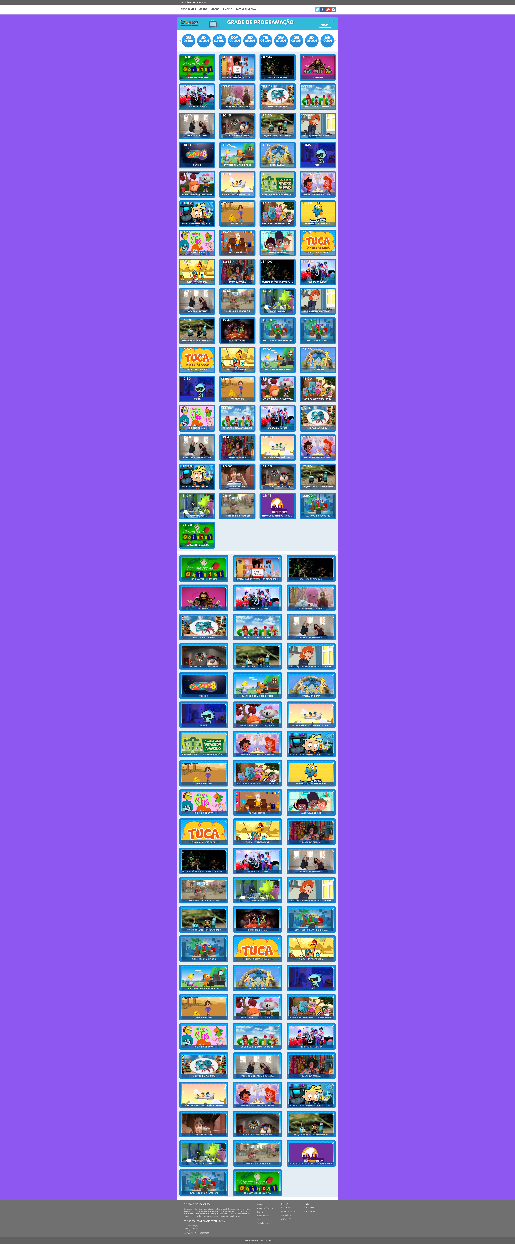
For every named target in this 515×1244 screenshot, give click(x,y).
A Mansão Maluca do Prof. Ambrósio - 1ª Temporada (278, 194)
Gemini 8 (197, 165)
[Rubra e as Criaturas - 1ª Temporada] (237, 67)
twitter (317, 9)
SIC (258, 1219)
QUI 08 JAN (296, 39)
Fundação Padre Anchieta (192, 2)
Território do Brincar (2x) (237, 311)
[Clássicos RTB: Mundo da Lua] (277, 331)
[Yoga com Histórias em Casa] (197, 448)
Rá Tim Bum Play (246, 9)
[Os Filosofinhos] (237, 243)
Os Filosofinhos (237, 253)
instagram (333, 9)
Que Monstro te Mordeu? (237, 107)
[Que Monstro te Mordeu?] (237, 97)
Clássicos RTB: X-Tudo (317, 340)
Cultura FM (309, 1207)
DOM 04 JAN (234, 39)
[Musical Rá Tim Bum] (277, 67)
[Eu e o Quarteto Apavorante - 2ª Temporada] (318, 126)
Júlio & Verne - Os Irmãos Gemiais (238, 194)
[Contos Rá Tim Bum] (277, 97)
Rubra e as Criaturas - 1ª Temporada (238, 77)
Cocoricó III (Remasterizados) (237, 428)
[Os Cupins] (318, 67)
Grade (203, 9)
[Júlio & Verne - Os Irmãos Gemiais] (237, 184)
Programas (188, 9)
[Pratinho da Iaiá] (237, 331)
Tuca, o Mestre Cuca (318, 253)
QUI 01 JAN (188, 39)
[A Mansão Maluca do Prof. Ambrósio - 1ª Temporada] (277, 184)
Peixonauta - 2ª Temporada (318, 224)
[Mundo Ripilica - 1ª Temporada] (197, 184)
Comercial (261, 1204)
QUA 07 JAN (281, 39)
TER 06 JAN (265, 39)
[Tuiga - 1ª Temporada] (197, 272)
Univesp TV (285, 1219)
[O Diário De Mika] (197, 243)
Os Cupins (318, 77)
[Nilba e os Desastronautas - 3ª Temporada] (197, 214)
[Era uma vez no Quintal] (197, 67)
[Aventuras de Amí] (277, 243)
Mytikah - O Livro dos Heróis (318, 194)
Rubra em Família (237, 282)
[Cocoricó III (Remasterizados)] (237, 418)
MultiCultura (286, 1215)
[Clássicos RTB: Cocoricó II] (318, 97)
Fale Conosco (263, 1215)
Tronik (318, 165)
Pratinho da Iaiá (237, 340)
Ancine (227, 9)
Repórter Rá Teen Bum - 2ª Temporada (278, 516)
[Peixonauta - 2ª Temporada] (318, 214)
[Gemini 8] (197, 155)
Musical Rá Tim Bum (277, 77)
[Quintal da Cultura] (197, 97)
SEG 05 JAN (250, 39)
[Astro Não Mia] (277, 301)
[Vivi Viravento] (237, 214)
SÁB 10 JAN (327, 39)
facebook (322, 9)
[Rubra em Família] (237, 272)
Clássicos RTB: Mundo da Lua (277, 340)
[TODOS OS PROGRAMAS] (326, 21)
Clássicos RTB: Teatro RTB (318, 516)
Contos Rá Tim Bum (277, 107)
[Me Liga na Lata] (237, 477)
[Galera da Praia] (277, 155)
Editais (260, 1212)
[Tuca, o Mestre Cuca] (318, 243)
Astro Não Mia (277, 311)
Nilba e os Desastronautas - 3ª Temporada (198, 224)
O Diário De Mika (197, 253)
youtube (328, 9)
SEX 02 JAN (204, 39)
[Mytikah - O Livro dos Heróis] (318, 184)
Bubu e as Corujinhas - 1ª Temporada (278, 224)
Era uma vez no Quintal (197, 77)
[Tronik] (318, 155)
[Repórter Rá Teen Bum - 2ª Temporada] (277, 506)
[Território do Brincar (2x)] (237, 301)
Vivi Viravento (237, 224)
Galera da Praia (277, 165)
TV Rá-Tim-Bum (288, 1211)
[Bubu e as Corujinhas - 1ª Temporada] (277, 214)
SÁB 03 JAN (219, 39)
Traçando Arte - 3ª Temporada (278, 136)
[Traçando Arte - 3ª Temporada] (277, 126)
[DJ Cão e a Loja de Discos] (237, 126)
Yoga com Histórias (197, 136)
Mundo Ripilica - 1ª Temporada (197, 194)
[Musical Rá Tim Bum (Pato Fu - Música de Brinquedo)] (277, 272)
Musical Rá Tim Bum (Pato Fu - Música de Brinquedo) (278, 282)
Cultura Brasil (310, 1211)
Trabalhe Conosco (265, 1223)
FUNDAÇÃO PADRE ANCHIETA (197, 1204)
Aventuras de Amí (277, 253)
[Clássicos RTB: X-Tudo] (318, 331)
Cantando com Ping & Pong (237, 165)
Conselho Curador (265, 1208)
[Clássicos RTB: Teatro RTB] (318, 506)
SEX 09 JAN (312, 39)
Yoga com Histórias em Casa (197, 457)
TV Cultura (285, 1207)
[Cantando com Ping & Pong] (237, 155)
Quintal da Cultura (197, 107)
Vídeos (215, 9)
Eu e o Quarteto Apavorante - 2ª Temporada (318, 136)
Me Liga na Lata (237, 487)
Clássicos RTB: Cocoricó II (318, 107)
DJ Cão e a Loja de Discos (237, 136)
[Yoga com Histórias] (197, 126)
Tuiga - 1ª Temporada (197, 282)
